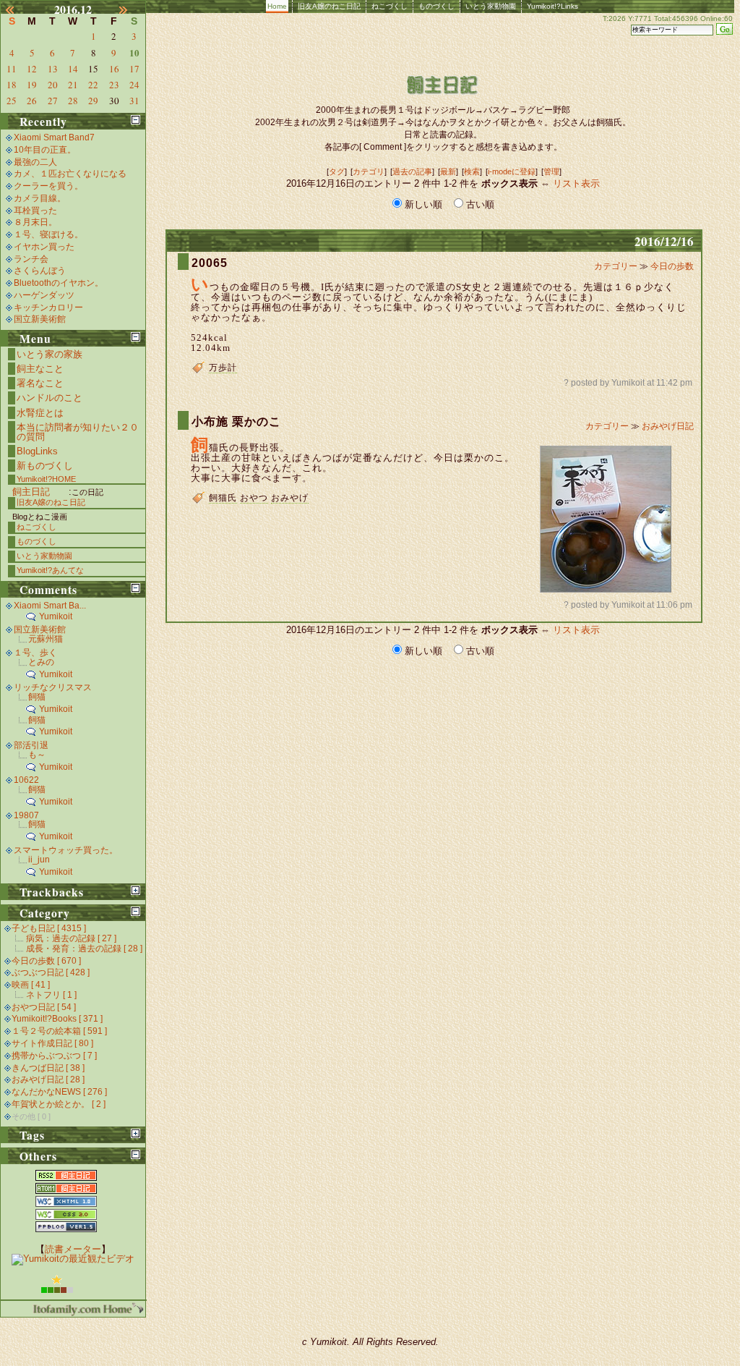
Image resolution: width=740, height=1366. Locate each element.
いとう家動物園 (490, 6)
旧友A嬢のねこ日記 (329, 6)
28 (73, 100)
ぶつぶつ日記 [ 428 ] (51, 972)
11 (12, 68)
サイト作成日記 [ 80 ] (52, 1043)
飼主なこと (40, 368)
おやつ (254, 498)
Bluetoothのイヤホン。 (58, 283)
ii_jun (39, 859)
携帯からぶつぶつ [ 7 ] (54, 1056)
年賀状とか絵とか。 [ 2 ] (59, 1104)
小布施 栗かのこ (236, 421)
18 (12, 84)
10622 (26, 780)
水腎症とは (40, 412)
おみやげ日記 (668, 426)
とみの (41, 662)
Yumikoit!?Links (552, 6)
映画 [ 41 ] (31, 985)
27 (53, 100)
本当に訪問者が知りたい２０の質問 (78, 432)
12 (32, 68)
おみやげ (290, 498)
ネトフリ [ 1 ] (51, 995)
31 (134, 100)
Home (277, 6)
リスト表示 (576, 183)
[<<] (16, 9)
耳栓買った (35, 210)
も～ (37, 755)
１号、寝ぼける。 (48, 234)
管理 (551, 171)
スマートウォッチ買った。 (66, 850)
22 (93, 84)
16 (114, 68)
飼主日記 (31, 491)
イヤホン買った (44, 247)
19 (32, 84)
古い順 (478, 204)
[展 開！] (135, 890)
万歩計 (223, 367)
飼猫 (37, 697)
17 (134, 68)
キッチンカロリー (48, 307)
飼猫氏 (223, 498)
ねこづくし (389, 6)
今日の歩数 (672, 266)
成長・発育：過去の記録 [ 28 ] (84, 948)
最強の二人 (35, 162)
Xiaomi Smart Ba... (50, 606)
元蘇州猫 (45, 639)
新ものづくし (45, 465)
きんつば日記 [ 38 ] (48, 1068)
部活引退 (31, 745)
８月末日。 (35, 222)
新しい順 (423, 204)
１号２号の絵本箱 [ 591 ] (59, 1031)
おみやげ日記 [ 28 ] (48, 1079)
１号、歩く (35, 653)
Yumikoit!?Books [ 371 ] (57, 1019)
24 (134, 84)
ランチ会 (31, 259)
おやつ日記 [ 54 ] (44, 1007)
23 (114, 84)
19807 (26, 815)
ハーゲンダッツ (44, 295)
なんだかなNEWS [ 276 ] (59, 1092)
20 (53, 84)
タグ (337, 171)
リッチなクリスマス (53, 687)
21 (73, 84)
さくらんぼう (40, 271)
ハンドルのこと (49, 397)
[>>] (130, 9)
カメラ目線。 (40, 198)
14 (73, 68)
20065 (210, 263)
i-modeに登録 (511, 171)
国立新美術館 (40, 319)
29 (93, 100)
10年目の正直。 (45, 150)
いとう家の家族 (49, 354)
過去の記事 (412, 171)
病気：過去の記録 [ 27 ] (71, 938)
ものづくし (436, 6)
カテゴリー (617, 266)
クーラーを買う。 (48, 186)
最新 (448, 171)
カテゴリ (368, 171)
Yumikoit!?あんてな (50, 570)
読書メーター (73, 1249)
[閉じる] (135, 119)
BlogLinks (37, 451)
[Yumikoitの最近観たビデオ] (73, 1258)
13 (53, 68)
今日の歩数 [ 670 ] (46, 961)
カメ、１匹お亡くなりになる (70, 174)
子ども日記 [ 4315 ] (49, 928)
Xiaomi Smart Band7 (54, 137)
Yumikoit (55, 616)
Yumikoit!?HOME (46, 479)
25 (12, 100)
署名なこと (40, 383)
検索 (472, 171)
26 (32, 100)
